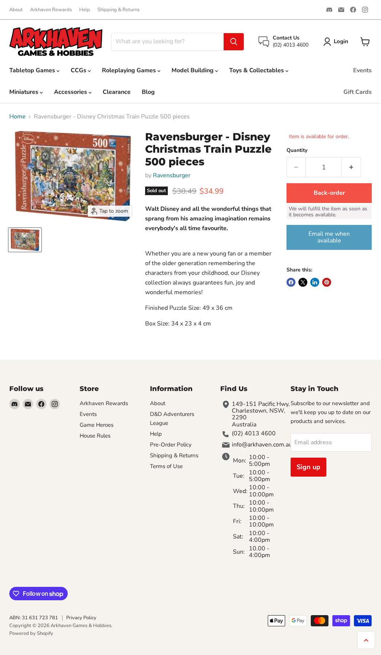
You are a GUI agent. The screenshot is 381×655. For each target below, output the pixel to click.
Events (362, 70)
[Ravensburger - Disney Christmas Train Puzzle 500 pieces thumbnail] (25, 240)
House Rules (95, 435)
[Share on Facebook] (290, 282)
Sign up (308, 466)
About (16, 10)
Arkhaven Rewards (51, 10)
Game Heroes (96, 425)
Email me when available (329, 237)
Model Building (193, 70)
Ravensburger (171, 175)
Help (84, 10)
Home (17, 116)
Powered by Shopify (31, 633)
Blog (148, 92)
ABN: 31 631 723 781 (33, 617)
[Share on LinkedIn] (314, 282)
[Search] (234, 41)
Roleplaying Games (129, 70)
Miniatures (24, 92)
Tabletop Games (33, 70)
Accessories (71, 92)
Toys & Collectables (257, 70)
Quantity (296, 150)
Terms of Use (166, 466)
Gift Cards (357, 92)
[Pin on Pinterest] (326, 282)
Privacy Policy (81, 617)
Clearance (117, 92)
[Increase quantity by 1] (351, 167)
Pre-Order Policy (171, 444)
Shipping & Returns (118, 10)
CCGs (79, 70)
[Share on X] (302, 282)
